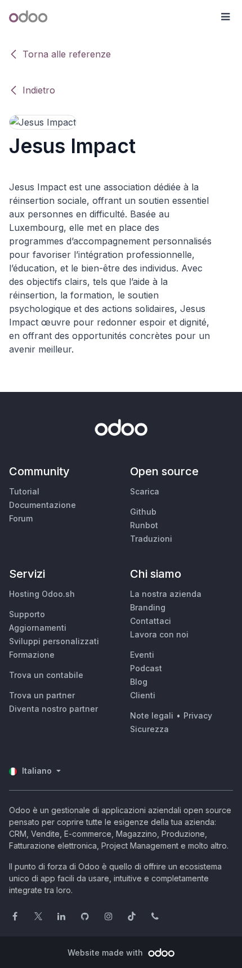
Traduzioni (151, 538)
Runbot (144, 525)
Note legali (151, 715)
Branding (147, 607)
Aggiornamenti (37, 627)
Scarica (144, 491)
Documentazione (42, 505)
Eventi (142, 654)
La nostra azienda (165, 594)
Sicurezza (149, 729)
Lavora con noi (159, 634)
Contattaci (150, 621)
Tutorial (24, 491)
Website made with (106, 952)
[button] (225, 17)
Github (143, 511)
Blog (138, 681)
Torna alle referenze (67, 54)
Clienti (142, 695)
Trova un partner (42, 695)
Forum (21, 518)
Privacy (197, 715)
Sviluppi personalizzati (54, 641)
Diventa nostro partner (53, 708)
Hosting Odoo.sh (42, 594)
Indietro (39, 90)
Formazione (32, 654)
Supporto (27, 614)
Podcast (146, 668)
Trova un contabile (46, 675)
